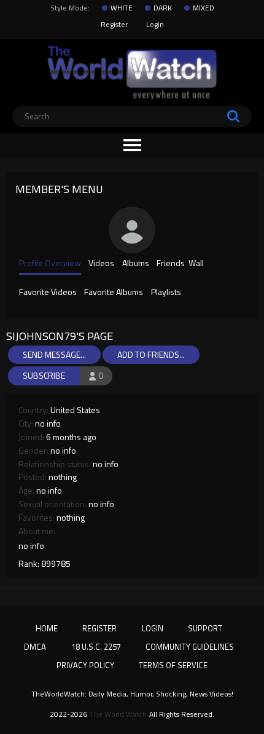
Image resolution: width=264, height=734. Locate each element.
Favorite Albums (113, 292)
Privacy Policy (85, 665)
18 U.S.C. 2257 (96, 647)
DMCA (35, 647)
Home (47, 628)
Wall (196, 263)
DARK (162, 8)
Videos (101, 263)
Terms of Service (173, 665)
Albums (135, 263)
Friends (171, 263)
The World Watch (118, 714)
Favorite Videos (48, 292)
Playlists (166, 292)
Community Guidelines (190, 647)
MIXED (203, 8)
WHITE (122, 8)
